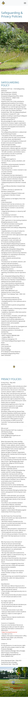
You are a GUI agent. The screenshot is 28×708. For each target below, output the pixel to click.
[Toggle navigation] (25, 3)
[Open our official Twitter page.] (16, 671)
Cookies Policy (22, 684)
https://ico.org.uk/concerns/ (9, 632)
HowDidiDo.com (16, 688)
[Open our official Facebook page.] (11, 671)
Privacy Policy (5, 684)
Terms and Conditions (14, 684)
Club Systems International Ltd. (16, 687)
